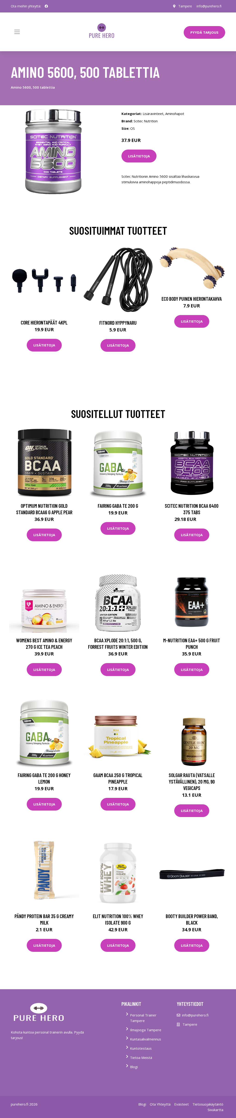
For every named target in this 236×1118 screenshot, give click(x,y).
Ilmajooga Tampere (145, 1030)
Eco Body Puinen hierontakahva (192, 299)
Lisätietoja (139, 156)
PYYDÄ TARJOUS (204, 32)
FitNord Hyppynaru (118, 323)
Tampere (185, 6)
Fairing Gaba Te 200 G (118, 506)
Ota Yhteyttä (160, 1104)
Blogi (134, 1066)
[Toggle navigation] (17, 31)
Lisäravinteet (153, 113)
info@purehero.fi (209, 6)
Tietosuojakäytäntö (207, 1104)
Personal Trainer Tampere (143, 1018)
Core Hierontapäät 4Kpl (44, 322)
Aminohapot (174, 113)
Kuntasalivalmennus (145, 1039)
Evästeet (181, 1104)
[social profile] (46, 6)
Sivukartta (215, 1109)
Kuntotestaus (141, 1048)
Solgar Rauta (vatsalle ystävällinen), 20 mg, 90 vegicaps (192, 781)
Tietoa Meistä (141, 1057)
